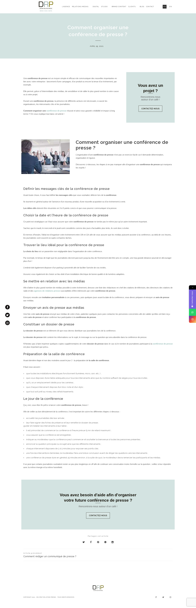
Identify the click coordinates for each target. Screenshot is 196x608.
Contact (150, 6)
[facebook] (7, 307)
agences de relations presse (47, 291)
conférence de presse (56, 111)
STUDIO (104, 6)
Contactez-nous (150, 109)
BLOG (142, 6)
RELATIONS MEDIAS (80, 6)
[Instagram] (192, 319)
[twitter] (7, 315)
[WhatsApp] (192, 312)
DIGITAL (96, 6)
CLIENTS (132, 6)
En (170, 6)
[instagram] (7, 323)
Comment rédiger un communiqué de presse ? (49, 555)
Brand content (119, 6)
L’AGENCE (66, 6)
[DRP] (46, 6)
